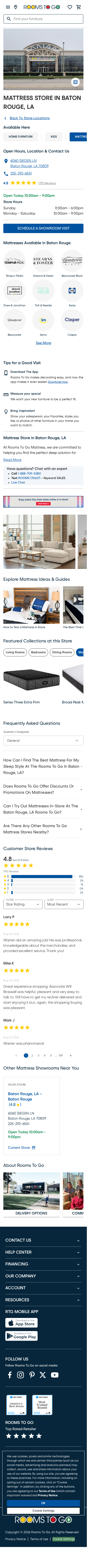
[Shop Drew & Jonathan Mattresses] (14, 290)
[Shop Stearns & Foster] (43, 261)
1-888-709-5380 (29, 473)
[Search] (8, 19)
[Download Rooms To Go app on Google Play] (21, 1336)
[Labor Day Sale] (43, 502)
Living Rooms (15, 652)
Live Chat (18, 482)
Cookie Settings (64, 1539)
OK (43, 1503)
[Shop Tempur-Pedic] (14, 261)
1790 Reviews (47, 183)
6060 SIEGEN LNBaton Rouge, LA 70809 (29, 163)
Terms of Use (39, 1539)
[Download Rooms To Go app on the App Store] (21, 1323)
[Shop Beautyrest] (14, 320)
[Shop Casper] (72, 320)
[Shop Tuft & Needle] (43, 290)
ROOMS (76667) (29, 478)
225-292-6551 (21, 173)
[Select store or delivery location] (15, 7)
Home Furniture (21, 136)
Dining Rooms (62, 652)
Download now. (58, 382)
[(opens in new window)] (9, 1374)
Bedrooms (38, 652)
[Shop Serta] (43, 320)
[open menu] (8, 7)
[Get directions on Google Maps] (75, 82)
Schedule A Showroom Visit (43, 228)
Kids (54, 136)
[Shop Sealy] (72, 290)
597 (61, 1055)
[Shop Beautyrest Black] (72, 261)
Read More (12, 460)
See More (43, 343)
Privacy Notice (15, 1539)
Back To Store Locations (30, 118)
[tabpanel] (43, 795)
